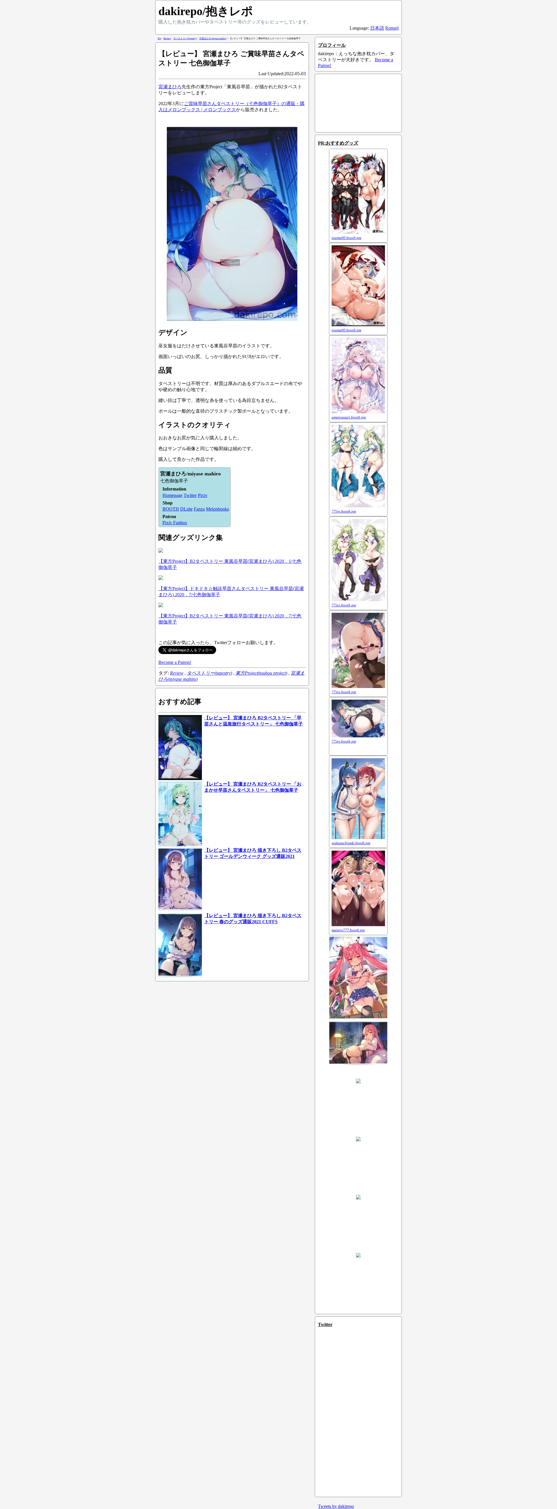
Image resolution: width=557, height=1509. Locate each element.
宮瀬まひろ (170, 86)
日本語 (377, 28)
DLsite (186, 508)
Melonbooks (217, 508)
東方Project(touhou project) (261, 673)
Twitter (190, 495)
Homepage (172, 495)
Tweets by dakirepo (336, 1506)
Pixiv (202, 495)
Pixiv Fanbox (174, 522)
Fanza (199, 508)
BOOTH (170, 508)
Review (176, 673)
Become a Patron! (174, 662)
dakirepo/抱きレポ (205, 11)
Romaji (392, 28)
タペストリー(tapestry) (209, 673)
